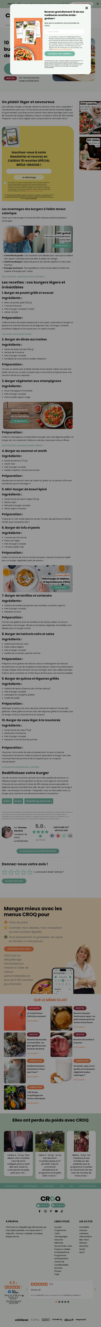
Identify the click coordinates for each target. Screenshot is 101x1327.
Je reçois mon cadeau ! (59, 53)
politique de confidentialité (62, 49)
